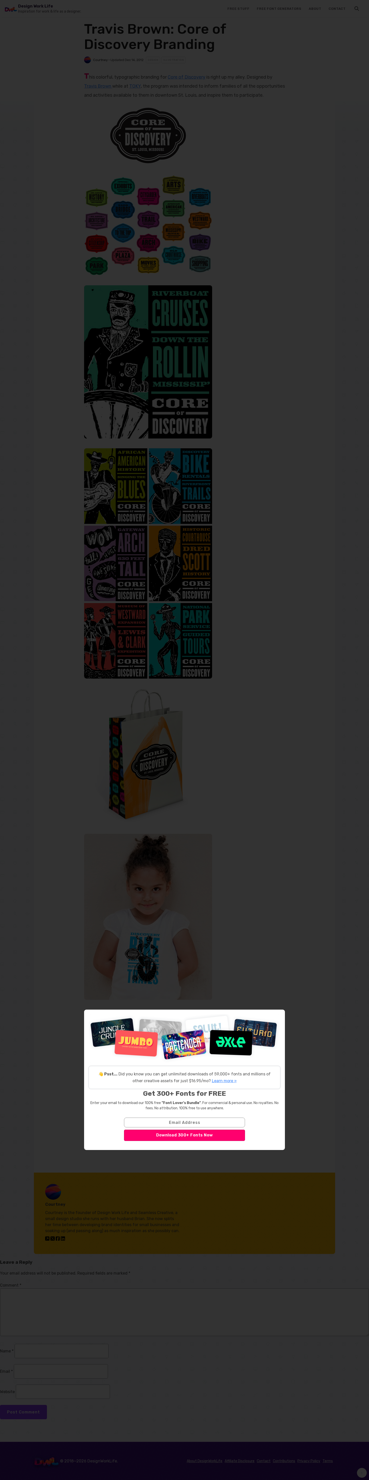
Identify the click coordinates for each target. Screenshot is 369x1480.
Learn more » (224, 1080)
